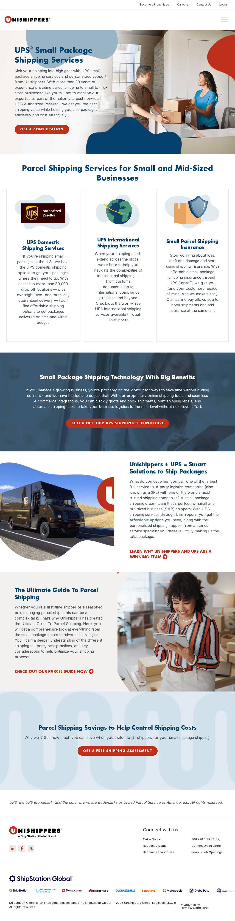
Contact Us (203, 4)
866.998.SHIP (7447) (205, 839)
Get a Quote (151, 839)
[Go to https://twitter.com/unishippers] (31, 848)
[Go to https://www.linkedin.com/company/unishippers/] (12, 848)
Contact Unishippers (206, 845)
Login (223, 4)
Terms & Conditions (194, 907)
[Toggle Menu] (224, 19)
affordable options (147, 520)
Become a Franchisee (154, 4)
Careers (182, 4)
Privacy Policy (190, 904)
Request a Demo (155, 845)
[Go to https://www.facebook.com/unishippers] (21, 848)
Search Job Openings (207, 852)
